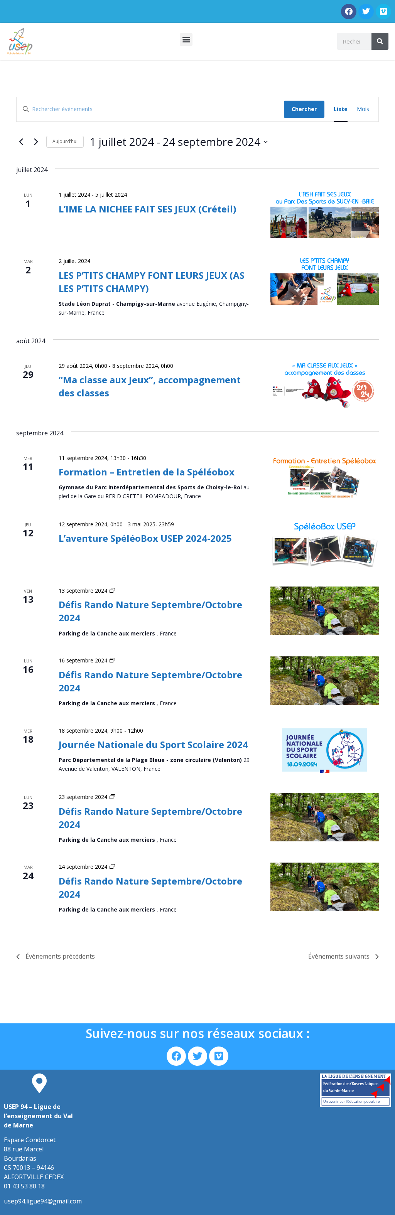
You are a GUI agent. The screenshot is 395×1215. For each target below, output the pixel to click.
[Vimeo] (383, 11)
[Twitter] (366, 11)
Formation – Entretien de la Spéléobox (147, 471)
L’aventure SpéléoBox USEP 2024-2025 (145, 538)
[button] (186, 39)
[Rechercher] (379, 41)
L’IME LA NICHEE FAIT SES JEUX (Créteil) (147, 208)
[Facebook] (348, 11)
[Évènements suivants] (36, 142)
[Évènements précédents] (20, 142)
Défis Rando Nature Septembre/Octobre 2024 (150, 681)
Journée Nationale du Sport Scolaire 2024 (153, 744)
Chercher (304, 109)
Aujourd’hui (65, 141)
